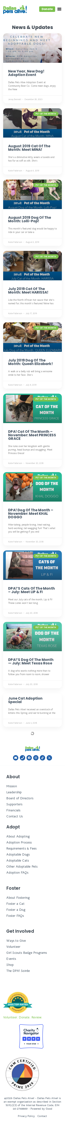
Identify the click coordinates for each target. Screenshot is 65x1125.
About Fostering (18, 898)
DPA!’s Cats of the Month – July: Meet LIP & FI (31, 590)
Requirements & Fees (21, 848)
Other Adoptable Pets (22, 866)
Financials (13, 810)
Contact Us (14, 816)
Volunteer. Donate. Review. (22, 1017)
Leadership (14, 792)
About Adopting (18, 836)
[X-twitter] (49, 757)
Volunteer (13, 947)
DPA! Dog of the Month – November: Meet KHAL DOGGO (30, 513)
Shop (10, 965)
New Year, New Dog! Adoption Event (26, 73)
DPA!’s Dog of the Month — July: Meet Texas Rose (31, 661)
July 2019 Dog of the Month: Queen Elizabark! (30, 362)
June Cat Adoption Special (25, 700)
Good (49, 1108)
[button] (47, 9)
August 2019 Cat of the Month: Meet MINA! (29, 148)
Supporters (14, 804)
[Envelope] (15, 757)
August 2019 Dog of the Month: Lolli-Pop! (29, 219)
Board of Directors (19, 798)
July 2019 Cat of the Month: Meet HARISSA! (28, 290)
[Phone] (22, 757)
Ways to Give (16, 941)
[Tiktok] (42, 757)
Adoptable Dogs (18, 854)
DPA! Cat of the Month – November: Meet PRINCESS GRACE (32, 435)
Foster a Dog (15, 910)
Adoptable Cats (17, 860)
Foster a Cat (15, 904)
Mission (11, 786)
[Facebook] (29, 757)
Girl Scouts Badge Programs (26, 953)
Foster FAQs (15, 916)
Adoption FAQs (17, 872)
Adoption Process (19, 842)
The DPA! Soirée (18, 971)
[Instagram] (35, 757)
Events (11, 959)
